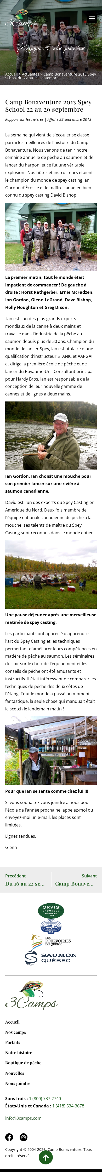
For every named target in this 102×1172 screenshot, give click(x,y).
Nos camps (15, 1032)
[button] (92, 18)
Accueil (11, 74)
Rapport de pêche (51, 49)
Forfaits (12, 1042)
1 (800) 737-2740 (45, 1098)
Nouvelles (14, 1073)
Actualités (30, 74)
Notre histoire (18, 1052)
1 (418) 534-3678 (68, 1106)
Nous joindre (17, 1083)
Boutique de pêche (23, 1062)
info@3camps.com (23, 1118)
